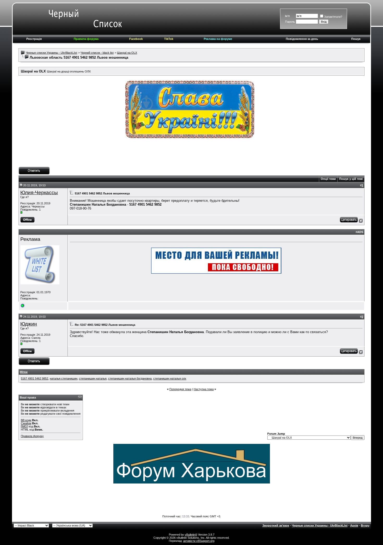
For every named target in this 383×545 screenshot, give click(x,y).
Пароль (290, 21)
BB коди (26, 420)
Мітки (24, 371)
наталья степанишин (63, 378)
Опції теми (328, 178)
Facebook (136, 38)
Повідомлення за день (302, 38)
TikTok (168, 38)
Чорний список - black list (97, 52)
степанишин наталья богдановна (130, 378)
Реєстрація (34, 38)
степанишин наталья (93, 378)
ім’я (287, 15)
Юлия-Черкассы (39, 192)
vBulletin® (191, 534)
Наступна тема (204, 389)
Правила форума (86, 38)
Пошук (356, 38)
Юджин (28, 324)
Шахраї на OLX (127, 52)
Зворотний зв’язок (275, 525)
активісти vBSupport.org (198, 540)
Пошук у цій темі (351, 178)
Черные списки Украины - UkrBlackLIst (51, 52)
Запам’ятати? (333, 16)
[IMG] (24, 426)
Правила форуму (32, 436)
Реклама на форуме (218, 38)
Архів (354, 525)
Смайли (26, 423)
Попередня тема (180, 389)
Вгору (365, 525)
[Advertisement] (191, 155)
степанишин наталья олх (169, 378)
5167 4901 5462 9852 (34, 378)
